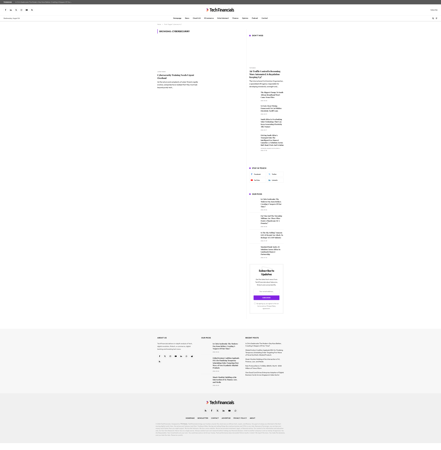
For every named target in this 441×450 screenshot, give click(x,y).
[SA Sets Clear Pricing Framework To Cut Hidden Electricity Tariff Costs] (254, 109)
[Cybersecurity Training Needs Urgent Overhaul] (177, 53)
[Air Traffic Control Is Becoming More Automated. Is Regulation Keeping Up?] (266, 52)
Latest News (161, 71)
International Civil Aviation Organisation (268, 81)
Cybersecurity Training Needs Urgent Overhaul (175, 76)
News (187, 18)
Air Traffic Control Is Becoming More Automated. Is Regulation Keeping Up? (264, 74)
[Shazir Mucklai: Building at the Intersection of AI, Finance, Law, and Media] (206, 380)
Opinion (245, 18)
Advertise (226, 418)
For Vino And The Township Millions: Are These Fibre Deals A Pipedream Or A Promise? (271, 219)
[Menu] (436, 18)
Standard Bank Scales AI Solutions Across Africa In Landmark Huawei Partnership (270, 250)
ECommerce (209, 18)
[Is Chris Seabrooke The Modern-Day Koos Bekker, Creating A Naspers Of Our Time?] (254, 202)
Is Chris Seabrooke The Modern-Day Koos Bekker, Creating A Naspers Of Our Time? (44, 2)
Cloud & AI (197, 18)
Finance (235, 18)
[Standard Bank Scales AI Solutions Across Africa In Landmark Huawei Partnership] (254, 250)
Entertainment (223, 18)
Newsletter (203, 418)
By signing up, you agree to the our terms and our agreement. (267, 306)
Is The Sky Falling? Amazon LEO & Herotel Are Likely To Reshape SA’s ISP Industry (272, 235)
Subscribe (434, 10)
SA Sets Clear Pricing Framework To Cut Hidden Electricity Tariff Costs (271, 108)
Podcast (255, 18)
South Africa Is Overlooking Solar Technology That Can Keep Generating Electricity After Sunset (271, 123)
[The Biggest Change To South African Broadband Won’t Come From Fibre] (254, 95)
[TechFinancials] (220, 9)
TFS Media (183, 424)
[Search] (433, 18)
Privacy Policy (271, 306)
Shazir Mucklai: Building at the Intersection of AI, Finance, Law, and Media (225, 379)
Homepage (177, 18)
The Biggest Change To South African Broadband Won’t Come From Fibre (272, 94)
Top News (252, 68)
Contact (265, 18)
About (252, 418)
